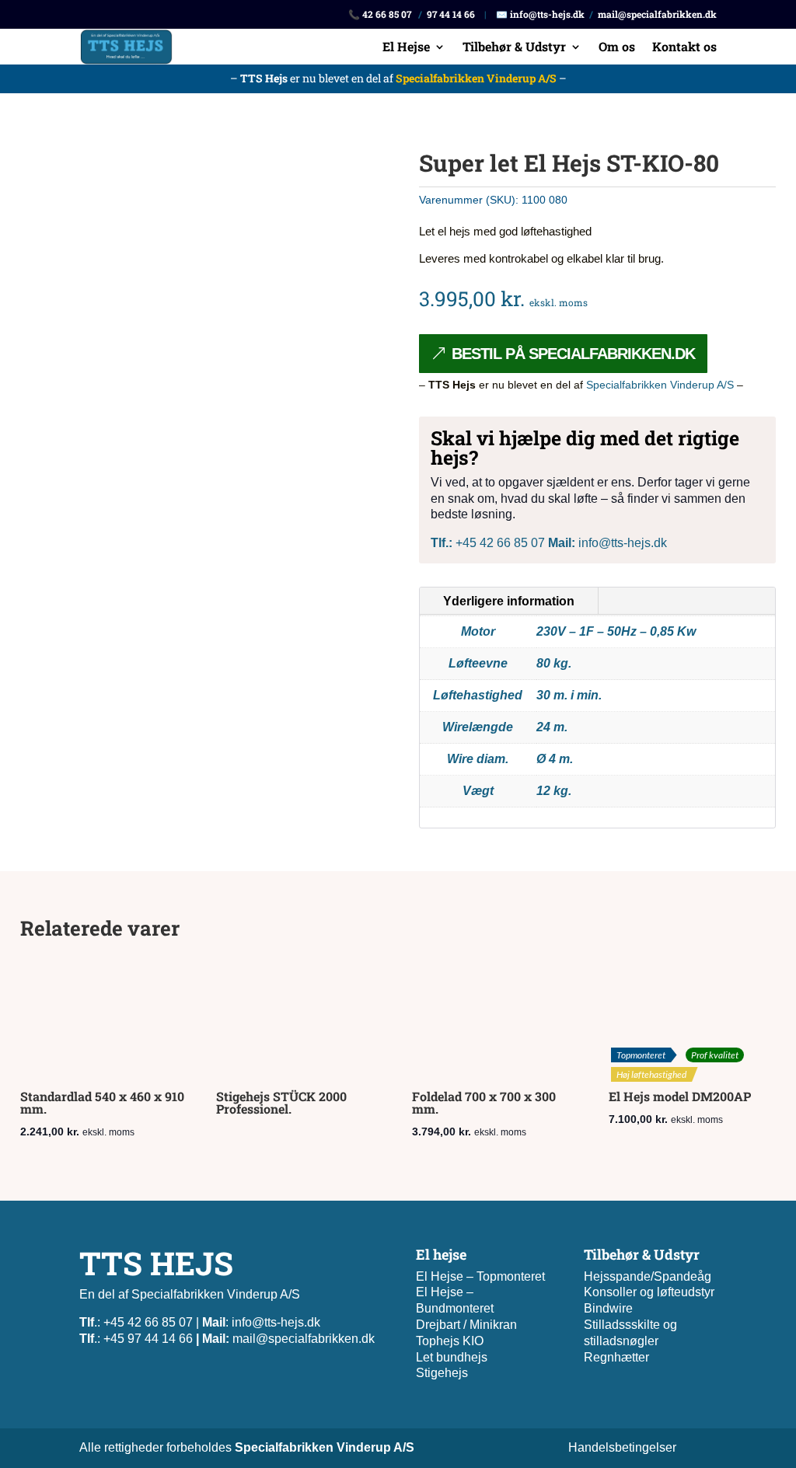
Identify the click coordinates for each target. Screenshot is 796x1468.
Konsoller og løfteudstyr (649, 1292)
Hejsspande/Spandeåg (647, 1276)
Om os (617, 47)
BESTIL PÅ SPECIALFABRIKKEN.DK (573, 353)
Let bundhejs (451, 1357)
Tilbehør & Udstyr (514, 47)
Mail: (561, 542)
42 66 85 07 (386, 14)
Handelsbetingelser (622, 1447)
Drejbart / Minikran (466, 1324)
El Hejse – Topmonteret (480, 1276)
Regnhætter (616, 1357)
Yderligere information (508, 601)
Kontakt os (684, 47)
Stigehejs (442, 1372)
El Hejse (406, 47)
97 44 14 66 (451, 14)
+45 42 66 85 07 (488, 542)
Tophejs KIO (450, 1341)
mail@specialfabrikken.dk (657, 14)
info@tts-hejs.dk (547, 14)
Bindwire (608, 1308)
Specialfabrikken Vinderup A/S (476, 78)
